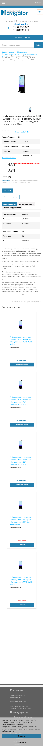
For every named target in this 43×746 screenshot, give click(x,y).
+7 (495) (21, 30)
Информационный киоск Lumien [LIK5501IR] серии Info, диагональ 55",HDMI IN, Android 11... (21, 581)
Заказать (7, 190)
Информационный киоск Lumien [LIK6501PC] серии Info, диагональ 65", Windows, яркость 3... (20, 460)
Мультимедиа (22, 52)
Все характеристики (9, 158)
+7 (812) (21, 27)
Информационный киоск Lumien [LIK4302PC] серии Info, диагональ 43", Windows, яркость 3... (20, 400)
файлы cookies (24, 720)
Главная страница (8, 52)
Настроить (21, 742)
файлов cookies (8, 731)
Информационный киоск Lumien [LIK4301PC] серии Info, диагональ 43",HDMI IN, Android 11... (21, 340)
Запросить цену (22, 364)
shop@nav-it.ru (21, 24)
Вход (39, 3)
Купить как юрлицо (11, 197)
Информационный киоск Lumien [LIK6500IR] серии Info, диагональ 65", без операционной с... (20, 521)
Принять (21, 736)
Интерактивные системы (10, 54)
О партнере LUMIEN (22, 132)
